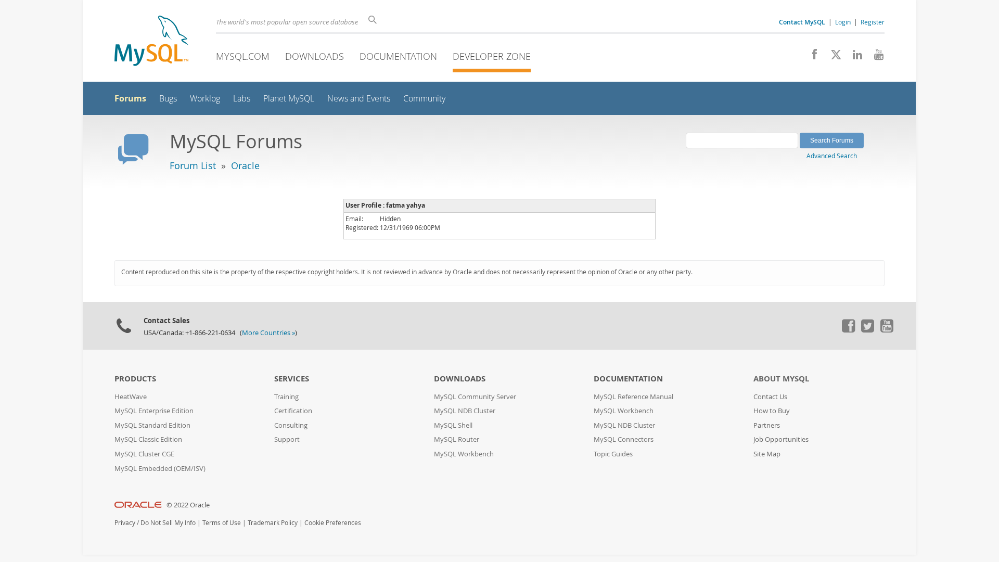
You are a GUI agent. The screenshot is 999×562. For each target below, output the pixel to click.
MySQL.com (243, 56)
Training (286, 396)
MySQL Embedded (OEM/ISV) (160, 468)
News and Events (358, 98)
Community (424, 98)
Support (287, 439)
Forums (130, 98)
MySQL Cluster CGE (144, 454)
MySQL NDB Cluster (464, 410)
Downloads (314, 56)
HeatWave (130, 396)
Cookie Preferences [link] (332, 523)
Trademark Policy (273, 523)
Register (873, 22)
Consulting (291, 425)
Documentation (398, 56)
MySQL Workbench (464, 454)
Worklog (205, 98)
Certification (293, 410)
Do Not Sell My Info (168, 523)
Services (291, 378)
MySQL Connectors (624, 439)
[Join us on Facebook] (811, 57)
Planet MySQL (288, 98)
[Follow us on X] (832, 57)
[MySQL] (151, 42)
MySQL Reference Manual (633, 396)
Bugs (168, 98)
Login (843, 22)
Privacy (124, 523)
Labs (241, 98)
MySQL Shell (453, 425)
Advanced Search (831, 155)
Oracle (245, 165)
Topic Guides (613, 454)
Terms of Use (221, 523)
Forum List (193, 165)
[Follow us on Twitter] (867, 330)
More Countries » (268, 332)
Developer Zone (492, 56)
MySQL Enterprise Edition (154, 410)
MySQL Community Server (475, 396)
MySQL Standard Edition (152, 425)
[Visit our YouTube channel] (875, 57)
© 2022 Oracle (188, 505)
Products (135, 378)
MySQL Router (456, 439)
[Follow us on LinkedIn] (853, 57)
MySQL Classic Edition (148, 439)
